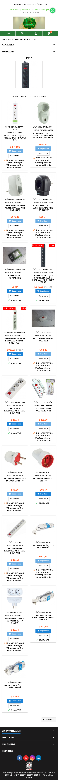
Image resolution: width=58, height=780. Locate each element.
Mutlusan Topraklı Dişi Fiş (43, 479)
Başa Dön (49, 720)
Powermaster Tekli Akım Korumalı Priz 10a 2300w (43, 207)
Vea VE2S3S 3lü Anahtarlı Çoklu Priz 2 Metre (43, 617)
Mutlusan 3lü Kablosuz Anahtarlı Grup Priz (14, 410)
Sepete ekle (15, 151)
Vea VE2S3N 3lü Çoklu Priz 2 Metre (15, 686)
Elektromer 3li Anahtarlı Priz (43, 409)
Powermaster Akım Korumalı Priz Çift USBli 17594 (15, 340)
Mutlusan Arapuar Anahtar (43, 339)
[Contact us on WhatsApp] (52, 10)
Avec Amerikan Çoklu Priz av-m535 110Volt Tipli (15, 137)
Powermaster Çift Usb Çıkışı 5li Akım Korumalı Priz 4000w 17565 (43, 279)
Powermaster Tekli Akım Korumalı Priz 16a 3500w (15, 207)
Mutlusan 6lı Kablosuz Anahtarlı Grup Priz (14, 550)
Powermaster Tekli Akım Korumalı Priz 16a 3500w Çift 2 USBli (43, 135)
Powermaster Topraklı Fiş (15, 276)
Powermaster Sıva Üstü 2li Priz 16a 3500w (15, 620)
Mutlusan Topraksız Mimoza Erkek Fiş (15, 479)
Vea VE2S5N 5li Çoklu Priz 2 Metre (43, 546)
